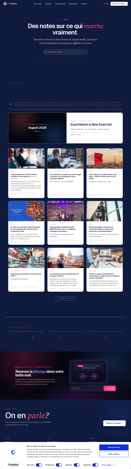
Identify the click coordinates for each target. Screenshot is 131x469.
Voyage (78, 104)
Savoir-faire (38, 4)
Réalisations (73, 4)
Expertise (48, 4)
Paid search (38, 104)
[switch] (59, 465)
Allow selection (114, 454)
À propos (84, 4)
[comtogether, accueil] (10, 3)
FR (107, 4)
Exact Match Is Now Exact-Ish (91, 124)
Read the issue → (76, 134)
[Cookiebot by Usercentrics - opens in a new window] (13, 465)
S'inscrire (109, 388)
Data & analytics (51, 104)
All (10, 104)
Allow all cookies (114, 447)
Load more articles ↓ (65, 298)
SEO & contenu (99, 104)
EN (105, 4)
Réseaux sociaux (113, 104)
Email (70, 104)
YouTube (62, 104)
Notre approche (60, 4)
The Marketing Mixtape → (23, 104)
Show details (106, 465)
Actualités (88, 104)
